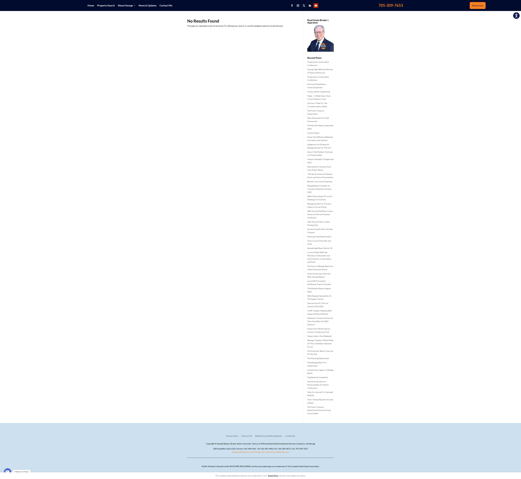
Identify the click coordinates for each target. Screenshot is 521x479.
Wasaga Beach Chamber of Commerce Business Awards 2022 (319, 189)
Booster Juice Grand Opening (319, 181)
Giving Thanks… (313, 133)
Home (91, 5)
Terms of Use (246, 436)
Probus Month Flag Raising (318, 92)
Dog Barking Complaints (317, 377)
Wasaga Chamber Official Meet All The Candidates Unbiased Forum (320, 343)
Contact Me (166, 5)
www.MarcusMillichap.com (277, 452)
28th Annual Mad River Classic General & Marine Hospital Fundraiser (320, 214)
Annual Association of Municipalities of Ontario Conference (318, 384)
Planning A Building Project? (319, 236)
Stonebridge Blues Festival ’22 (319, 248)
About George (125, 5)
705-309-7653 (391, 5)
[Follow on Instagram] (298, 5)
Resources (477, 5)
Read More (273, 475)
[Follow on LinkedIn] (309, 5)
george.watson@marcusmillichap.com (248, 452)
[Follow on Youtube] (315, 5)
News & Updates (148, 5)
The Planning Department (318, 358)
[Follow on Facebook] (292, 5)
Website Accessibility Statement (268, 436)
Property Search (106, 5)
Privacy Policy (232, 436)
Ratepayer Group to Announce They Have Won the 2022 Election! (320, 321)
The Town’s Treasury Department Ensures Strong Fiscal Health (319, 410)
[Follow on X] (303, 5)
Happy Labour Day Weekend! (319, 336)
